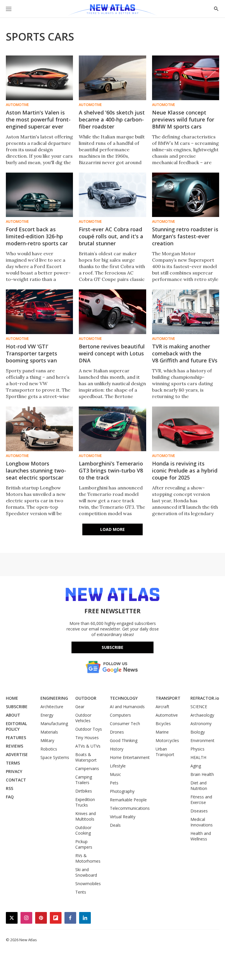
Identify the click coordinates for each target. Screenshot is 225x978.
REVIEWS (14, 746)
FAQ (10, 797)
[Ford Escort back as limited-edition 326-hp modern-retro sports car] (39, 195)
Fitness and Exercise (201, 799)
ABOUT (13, 715)
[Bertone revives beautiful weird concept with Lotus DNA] (112, 311)
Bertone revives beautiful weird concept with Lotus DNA (112, 353)
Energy (46, 715)
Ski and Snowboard (86, 872)
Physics (197, 749)
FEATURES (16, 737)
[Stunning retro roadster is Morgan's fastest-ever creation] (185, 195)
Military (47, 740)
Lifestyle (118, 766)
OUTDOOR (85, 698)
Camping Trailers (83, 779)
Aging (195, 766)
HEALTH (198, 757)
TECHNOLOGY (124, 698)
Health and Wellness (200, 836)
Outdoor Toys (88, 729)
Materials (49, 732)
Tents (80, 892)
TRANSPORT (168, 698)
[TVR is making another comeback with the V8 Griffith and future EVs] (185, 311)
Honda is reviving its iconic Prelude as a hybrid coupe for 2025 (184, 470)
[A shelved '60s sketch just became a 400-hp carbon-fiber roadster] (112, 77)
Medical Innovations (201, 822)
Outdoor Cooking (83, 830)
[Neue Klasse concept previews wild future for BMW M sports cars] (185, 77)
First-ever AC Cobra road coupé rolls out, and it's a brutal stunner (111, 236)
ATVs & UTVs (87, 746)
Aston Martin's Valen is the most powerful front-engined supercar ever (38, 119)
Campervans (87, 768)
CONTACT (16, 780)
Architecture (51, 706)
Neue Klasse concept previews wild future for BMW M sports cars (183, 119)
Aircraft (162, 706)
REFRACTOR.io (204, 698)
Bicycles (163, 723)
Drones (117, 732)
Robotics (48, 749)
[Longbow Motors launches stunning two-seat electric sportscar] (39, 429)
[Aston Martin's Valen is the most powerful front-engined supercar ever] (39, 77)
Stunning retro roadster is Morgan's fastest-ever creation (185, 236)
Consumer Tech (125, 723)
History (116, 749)
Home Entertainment (130, 757)
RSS (9, 788)
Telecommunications (130, 808)
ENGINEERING (54, 698)
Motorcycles (167, 740)
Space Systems (54, 757)
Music (115, 774)
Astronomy (201, 723)
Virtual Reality (122, 816)
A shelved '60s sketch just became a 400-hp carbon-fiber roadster (112, 119)
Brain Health (202, 774)
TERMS (13, 763)
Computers (120, 715)
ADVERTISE (17, 754)
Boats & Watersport (86, 757)
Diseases (199, 811)
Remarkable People (128, 799)
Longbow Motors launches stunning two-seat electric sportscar (36, 470)
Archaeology (202, 715)
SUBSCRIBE (17, 706)
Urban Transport (165, 751)
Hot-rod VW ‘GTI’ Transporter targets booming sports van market (31, 357)
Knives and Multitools (85, 816)
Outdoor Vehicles (83, 717)
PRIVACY (14, 771)
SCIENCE (198, 706)
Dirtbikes (83, 791)
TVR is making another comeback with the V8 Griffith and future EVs (184, 353)
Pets (114, 783)
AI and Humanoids (127, 706)
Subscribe (112, 647)
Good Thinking (123, 740)
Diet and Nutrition (198, 785)
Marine (162, 732)
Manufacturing (54, 723)
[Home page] (112, 10)
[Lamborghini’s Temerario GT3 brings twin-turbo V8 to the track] (112, 429)
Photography (122, 791)
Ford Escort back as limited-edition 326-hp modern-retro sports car (37, 236)
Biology (197, 732)
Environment (202, 740)
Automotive (17, 105)
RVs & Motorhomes (87, 858)
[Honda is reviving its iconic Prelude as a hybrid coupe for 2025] (185, 429)
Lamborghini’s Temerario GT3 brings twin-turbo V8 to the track (111, 470)
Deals (115, 825)
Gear (79, 706)
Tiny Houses (87, 737)
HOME (12, 698)
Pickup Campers (83, 844)
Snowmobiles (88, 883)
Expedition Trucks (85, 802)
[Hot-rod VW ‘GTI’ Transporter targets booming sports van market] (39, 311)
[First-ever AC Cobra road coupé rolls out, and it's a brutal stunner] (112, 195)
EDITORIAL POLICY (16, 726)
